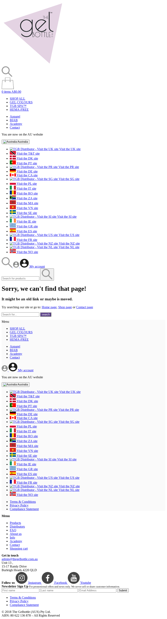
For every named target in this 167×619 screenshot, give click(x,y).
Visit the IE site (26, 221)
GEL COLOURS (21, 102)
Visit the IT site (26, 188)
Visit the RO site (27, 193)
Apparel (15, 116)
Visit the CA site (27, 175)
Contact (15, 127)
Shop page (65, 307)
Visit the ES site (26, 231)
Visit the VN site (27, 208)
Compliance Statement (24, 509)
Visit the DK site (27, 158)
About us (16, 534)
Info (12, 537)
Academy (16, 124)
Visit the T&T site (28, 153)
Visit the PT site (26, 163)
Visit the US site (68, 235)
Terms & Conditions (23, 501)
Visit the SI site (66, 216)
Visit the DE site (27, 171)
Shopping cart (19, 548)
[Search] (7, 266)
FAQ (13, 530)
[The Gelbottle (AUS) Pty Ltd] (33, 64)
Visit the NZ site (69, 243)
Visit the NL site (68, 247)
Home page (49, 307)
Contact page (84, 307)
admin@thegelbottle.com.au (20, 559)
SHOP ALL (17, 98)
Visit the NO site (27, 252)
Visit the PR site (68, 167)
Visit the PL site (26, 183)
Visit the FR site (26, 240)
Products (15, 523)
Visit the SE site (26, 213)
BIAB (14, 120)
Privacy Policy (19, 505)
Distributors (17, 526)
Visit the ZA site (26, 198)
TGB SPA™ (18, 106)
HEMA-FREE (19, 109)
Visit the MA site (27, 203)
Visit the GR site (27, 226)
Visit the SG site (68, 179)
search (46, 314)
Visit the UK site (69, 149)
